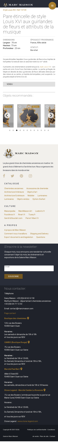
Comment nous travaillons (15, 233)
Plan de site (44, 436)
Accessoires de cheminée (37, 188)
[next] (51, 115)
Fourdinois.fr (9, 214)
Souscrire (13, 276)
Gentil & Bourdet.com (13, 218)
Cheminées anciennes (13, 188)
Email (7, 266)
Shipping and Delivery (39, 233)
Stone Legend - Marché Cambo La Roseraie (25, 390)
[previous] (7, 115)
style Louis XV (45, 67)
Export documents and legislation (18, 237)
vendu (10, 84)
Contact (52, 436)
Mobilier (31, 195)
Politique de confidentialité (37, 430)
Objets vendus (23, 199)
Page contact (10, 313)
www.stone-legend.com (28, 421)
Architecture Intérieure (14, 192)
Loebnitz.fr (40, 211)
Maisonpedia (9, 211)
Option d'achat (39, 199)
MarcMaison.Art (25, 211)
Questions (40, 237)
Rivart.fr (21, 214)
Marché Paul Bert (13, 369)
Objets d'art (32, 192)
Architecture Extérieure (14, 195)
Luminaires (42, 195)
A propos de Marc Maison (15, 230)
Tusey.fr (31, 214)
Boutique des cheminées (17, 318)
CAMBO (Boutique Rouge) (17, 342)
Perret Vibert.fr (32, 218)
